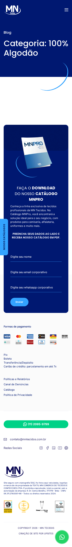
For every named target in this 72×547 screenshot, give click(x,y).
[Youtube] (60, 448)
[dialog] (62, 537)
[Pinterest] (66, 448)
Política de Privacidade (18, 395)
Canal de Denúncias (16, 384)
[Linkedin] (54, 448)
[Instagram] (41, 448)
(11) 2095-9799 (38, 424)
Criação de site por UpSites (36, 533)
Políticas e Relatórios (17, 379)
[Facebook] (47, 448)
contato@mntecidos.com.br (28, 439)
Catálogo (9, 389)
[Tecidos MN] (12, 9)
